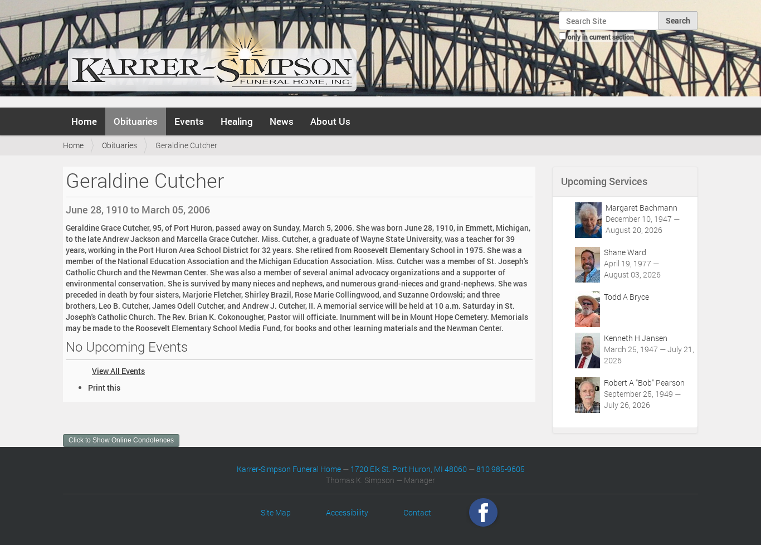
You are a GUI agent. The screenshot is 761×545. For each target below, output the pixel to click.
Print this (104, 387)
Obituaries (136, 121)
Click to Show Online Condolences (121, 440)
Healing (237, 121)
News (282, 121)
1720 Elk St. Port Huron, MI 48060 (408, 469)
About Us (330, 121)
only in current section (601, 36)
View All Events (118, 371)
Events (189, 121)
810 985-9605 (500, 469)
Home (84, 121)
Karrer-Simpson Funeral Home (289, 469)
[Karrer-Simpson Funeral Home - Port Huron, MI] (212, 52)
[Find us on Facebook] (483, 512)
